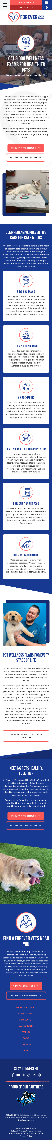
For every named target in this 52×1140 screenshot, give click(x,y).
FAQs (26, 1038)
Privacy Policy (26, 1136)
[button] (5, 5)
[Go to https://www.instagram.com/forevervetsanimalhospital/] (23, 1075)
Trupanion (26, 1019)
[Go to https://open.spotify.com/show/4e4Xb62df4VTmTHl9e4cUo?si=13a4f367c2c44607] (39, 1075)
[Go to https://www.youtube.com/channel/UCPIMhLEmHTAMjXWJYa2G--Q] (18, 1075)
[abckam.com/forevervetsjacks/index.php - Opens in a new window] (47, 2)
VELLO (26, 1032)
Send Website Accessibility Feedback (27, 1133)
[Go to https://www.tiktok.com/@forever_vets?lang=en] (28, 1075)
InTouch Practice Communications (26, 1131)
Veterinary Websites (25, 1128)
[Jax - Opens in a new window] (26, 1098)
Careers (26, 1044)
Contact (26, 1050)
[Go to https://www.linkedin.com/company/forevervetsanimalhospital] (33, 1075)
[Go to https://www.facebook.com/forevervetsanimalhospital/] (12, 1075)
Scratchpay (26, 1013)
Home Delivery (26, 1007)
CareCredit (26, 1025)
